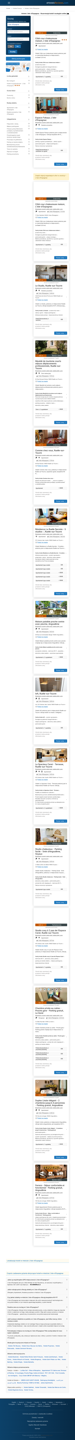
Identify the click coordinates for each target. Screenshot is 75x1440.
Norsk (19, 1404)
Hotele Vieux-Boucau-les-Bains (32, 1346)
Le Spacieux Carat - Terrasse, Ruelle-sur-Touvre (49, 765)
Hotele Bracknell (13, 1357)
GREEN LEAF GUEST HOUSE (30, 1380)
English (14, 1402)
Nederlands (59, 1402)
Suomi (26, 1404)
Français (29, 1402)
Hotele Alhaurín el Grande (21, 1359)
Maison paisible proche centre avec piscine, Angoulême (49, 622)
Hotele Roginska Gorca (15, 1390)
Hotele (8, 8)
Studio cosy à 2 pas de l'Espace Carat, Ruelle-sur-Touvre (50, 931)
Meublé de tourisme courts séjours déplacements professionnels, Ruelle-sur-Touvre (48, 365)
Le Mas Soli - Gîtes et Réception (30, 1370)
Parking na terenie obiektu (15, 142)
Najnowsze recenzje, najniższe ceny (16, 21)
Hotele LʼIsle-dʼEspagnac (32, 8)
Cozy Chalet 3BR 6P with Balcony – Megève (32, 1375)
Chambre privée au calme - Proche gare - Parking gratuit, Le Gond (49, 1010)
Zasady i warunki (37, 1417)
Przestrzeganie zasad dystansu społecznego (13, 136)
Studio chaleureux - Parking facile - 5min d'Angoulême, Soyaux (48, 851)
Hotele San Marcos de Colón (57, 1387)
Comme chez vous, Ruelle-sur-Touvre (50, 451)
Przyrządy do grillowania (14, 139)
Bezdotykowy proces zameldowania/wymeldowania (16, 145)
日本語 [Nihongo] (30, 1406)
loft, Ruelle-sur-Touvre (45, 693)
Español (36, 1402)
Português (12, 1404)
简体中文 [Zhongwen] (44, 1406)
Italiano (51, 1402)
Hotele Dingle (18, 1362)
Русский (63, 1404)
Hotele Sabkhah (29, 1387)
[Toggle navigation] (9, 2)
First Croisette (59, 1373)
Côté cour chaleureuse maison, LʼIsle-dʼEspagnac (47, 39)
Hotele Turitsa (28, 1390)
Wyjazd (9, 36)
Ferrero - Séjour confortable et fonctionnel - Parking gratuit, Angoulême (49, 1187)
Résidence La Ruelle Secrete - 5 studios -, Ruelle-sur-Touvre (50, 530)
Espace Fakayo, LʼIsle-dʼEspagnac (46, 118)
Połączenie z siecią (12, 124)
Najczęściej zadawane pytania (37, 1421)
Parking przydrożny (13, 154)
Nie (18, 46)
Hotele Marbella (29, 1362)
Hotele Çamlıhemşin (50, 1357)
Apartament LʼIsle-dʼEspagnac (12, 108)
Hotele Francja (17, 8)
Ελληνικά (55, 1404)
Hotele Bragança (36, 1359)
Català (44, 1402)
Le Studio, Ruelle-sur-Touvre (48, 285)
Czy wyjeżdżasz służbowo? (14, 43)
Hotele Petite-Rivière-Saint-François (31, 1357)
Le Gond (37, 57)
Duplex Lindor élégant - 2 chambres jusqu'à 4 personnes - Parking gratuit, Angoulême (50, 1102)
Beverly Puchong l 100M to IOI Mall (28, 1383)
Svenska (32, 1404)
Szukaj (12, 52)
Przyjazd (9, 29)
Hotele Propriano (48, 1346)
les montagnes (12, 1375)
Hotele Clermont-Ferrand (23, 1348)
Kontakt (37, 1428)
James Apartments (47, 1383)
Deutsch (21, 1402)
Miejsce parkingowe (13, 126)
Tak (11, 46)
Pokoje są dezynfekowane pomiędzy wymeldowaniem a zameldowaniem (15, 130)
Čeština (47, 1404)
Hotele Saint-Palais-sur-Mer (51, 1359)
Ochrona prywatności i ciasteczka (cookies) (37, 1414)
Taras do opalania (12, 149)
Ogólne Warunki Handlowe (38, 1425)
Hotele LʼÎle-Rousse (14, 1346)
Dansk (40, 1404)
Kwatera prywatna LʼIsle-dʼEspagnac (14, 113)
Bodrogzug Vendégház (47, 1380)
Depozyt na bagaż (12, 151)
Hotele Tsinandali (40, 1387)
